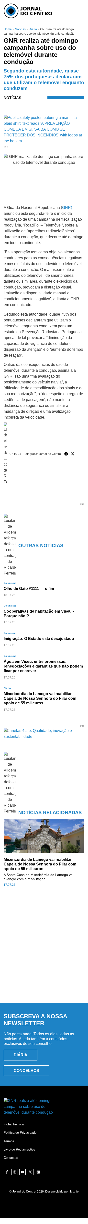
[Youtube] (22, 1172)
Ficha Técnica (14, 1124)
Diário (33, 29)
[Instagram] (14, 1172)
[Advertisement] (44, 950)
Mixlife (74, 1191)
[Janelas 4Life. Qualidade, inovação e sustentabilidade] (44, 736)
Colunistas (10, 583)
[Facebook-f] (7, 1172)
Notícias (20, 29)
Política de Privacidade (20, 1132)
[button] (66, 454)
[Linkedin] (38, 1172)
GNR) (67, 208)
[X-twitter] (30, 1172)
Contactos (11, 1158)
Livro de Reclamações (19, 1149)
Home (8, 29)
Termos (9, 1141)
